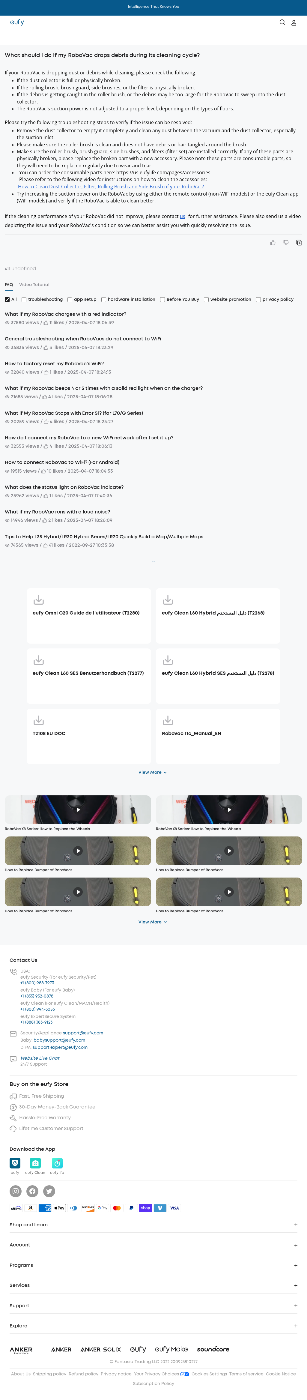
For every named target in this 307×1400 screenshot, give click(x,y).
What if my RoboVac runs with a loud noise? (57, 512)
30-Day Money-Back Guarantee (57, 1107)
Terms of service (246, 1374)
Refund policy (83, 1374)
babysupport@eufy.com (59, 1040)
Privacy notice (116, 1374)
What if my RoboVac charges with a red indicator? (65, 314)
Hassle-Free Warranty (45, 1117)
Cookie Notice (281, 1374)
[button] (10, 37)
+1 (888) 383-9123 (36, 1022)
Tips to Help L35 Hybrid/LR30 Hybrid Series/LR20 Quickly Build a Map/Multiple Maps (104, 537)
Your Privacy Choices (157, 1374)
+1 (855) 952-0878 (36, 996)
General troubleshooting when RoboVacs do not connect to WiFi (83, 339)
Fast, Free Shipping (41, 1096)
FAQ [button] (9, 285)
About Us (21, 1374)
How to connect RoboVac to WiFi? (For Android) (62, 462)
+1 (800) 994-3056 (37, 1009)
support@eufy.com (83, 1033)
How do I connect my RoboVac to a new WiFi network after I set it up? (89, 438)
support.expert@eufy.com (60, 1047)
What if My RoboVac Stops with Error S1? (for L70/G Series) (74, 413)
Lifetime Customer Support (51, 1128)
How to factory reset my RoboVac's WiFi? (54, 363)
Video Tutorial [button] (34, 285)
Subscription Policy (153, 1384)
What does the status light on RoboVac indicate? (64, 487)
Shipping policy (49, 1374)
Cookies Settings (209, 1374)
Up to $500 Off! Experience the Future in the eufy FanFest (153, 6)
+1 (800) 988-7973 (37, 983)
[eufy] (17, 22)
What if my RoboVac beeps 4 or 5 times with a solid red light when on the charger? (104, 388)
